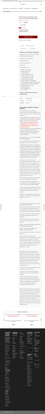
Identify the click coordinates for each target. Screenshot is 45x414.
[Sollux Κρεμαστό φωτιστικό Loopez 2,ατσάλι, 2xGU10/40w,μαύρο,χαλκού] (44, 207)
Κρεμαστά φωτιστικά (17, 11)
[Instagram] (38, 360)
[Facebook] (36, 360)
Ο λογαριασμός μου (29, 362)
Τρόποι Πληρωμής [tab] (32, 48)
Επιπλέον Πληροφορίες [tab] (30, 45)
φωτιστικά (7, 350)
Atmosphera (15, 353)
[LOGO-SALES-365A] (22, 4)
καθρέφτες (7, 354)
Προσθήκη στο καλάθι (28, 36)
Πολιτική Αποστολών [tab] (23, 48)
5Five (21, 339)
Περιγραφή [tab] (22, 45)
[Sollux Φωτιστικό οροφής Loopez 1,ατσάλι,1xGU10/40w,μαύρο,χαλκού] (1, 207)
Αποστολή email (30, 348)
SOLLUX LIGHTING (25, 20)
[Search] (40, 11)
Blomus (14, 354)
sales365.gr (11, 412)
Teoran (21, 348)
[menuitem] (20, 1)
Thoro (14, 339)
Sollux (14, 337)
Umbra (14, 345)
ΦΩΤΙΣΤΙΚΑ (12, 11)
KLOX (14, 357)
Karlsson (14, 356)
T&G (21, 337)
